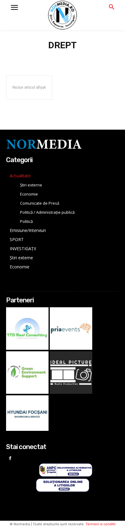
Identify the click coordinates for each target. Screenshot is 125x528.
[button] (111, 7)
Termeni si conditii (101, 524)
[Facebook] (10, 459)
